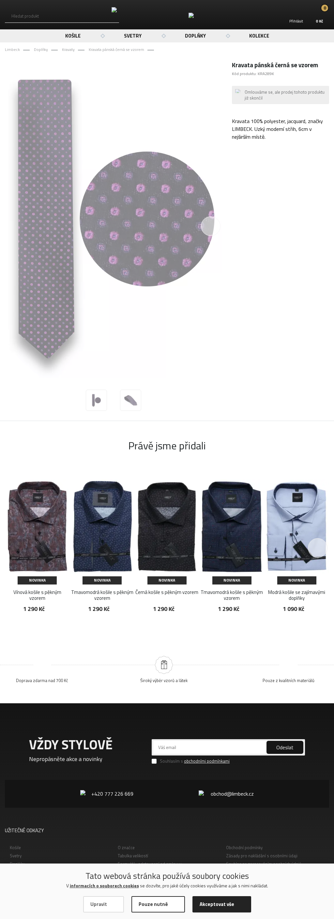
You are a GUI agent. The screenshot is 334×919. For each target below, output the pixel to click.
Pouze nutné (153, 904)
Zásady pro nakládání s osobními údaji (261, 855)
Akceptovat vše (217, 904)
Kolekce (259, 35)
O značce (126, 847)
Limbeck (12, 49)
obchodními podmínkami (207, 761)
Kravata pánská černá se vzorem (116, 49)
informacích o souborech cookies (104, 885)
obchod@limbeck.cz (232, 794)
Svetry (133, 35)
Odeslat (285, 747)
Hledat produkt (25, 16)
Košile (73, 35)
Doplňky (195, 35)
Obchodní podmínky (244, 847)
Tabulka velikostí (133, 855)
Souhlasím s (195, 761)
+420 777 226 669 (112, 794)
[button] (317, 548)
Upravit (98, 904)
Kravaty (68, 49)
